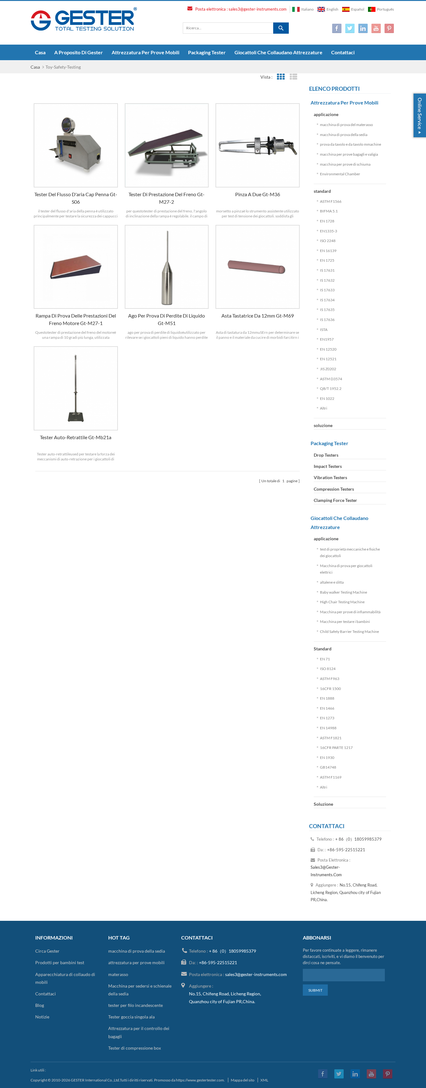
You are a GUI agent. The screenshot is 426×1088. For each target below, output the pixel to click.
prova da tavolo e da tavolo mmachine (350, 144)
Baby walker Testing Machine (343, 592)
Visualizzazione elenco (293, 76)
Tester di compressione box (134, 1048)
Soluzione (323, 804)
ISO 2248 (328, 240)
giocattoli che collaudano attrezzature (278, 52)
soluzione (323, 425)
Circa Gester (47, 951)
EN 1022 (327, 398)
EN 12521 (328, 359)
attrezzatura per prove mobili (145, 52)
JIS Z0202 (328, 369)
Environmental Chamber (340, 174)
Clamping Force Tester (335, 500)
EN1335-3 (328, 231)
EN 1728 (327, 221)
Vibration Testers (330, 477)
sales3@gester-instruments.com (258, 9)
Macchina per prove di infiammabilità (350, 612)
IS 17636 (327, 319)
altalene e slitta (332, 582)
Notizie (42, 1016)
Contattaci (343, 52)
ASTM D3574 (331, 378)
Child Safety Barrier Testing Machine (349, 631)
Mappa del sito (242, 1080)
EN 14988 (328, 728)
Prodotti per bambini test (59, 962)
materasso (118, 974)
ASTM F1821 (330, 738)
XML (264, 1080)
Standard (323, 648)
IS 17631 (327, 270)
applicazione (326, 114)
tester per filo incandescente (135, 1005)
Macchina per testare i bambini (345, 621)
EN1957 (327, 339)
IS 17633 (327, 290)
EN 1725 (327, 260)
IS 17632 (327, 280)
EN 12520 (328, 349)
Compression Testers (334, 489)
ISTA (323, 329)
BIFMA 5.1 (329, 211)
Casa (40, 52)
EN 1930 (327, 757)
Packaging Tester (207, 52)
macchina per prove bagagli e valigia (349, 154)
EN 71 (325, 659)
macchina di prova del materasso (346, 124)
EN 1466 (327, 708)
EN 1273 (327, 718)
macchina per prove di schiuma (345, 164)
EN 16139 (328, 250)
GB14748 (328, 767)
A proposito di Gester (78, 52)
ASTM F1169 (330, 777)
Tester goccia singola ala (131, 1016)
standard (322, 191)
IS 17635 (327, 309)
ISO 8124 (328, 668)
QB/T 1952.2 (330, 388)
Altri (323, 408)
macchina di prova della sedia (343, 134)
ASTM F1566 (330, 201)
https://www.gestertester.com (200, 1080)
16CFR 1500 (330, 688)
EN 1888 (327, 698)
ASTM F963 (329, 678)
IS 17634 (327, 300)
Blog (39, 1005)
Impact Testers (328, 466)
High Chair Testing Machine (342, 602)
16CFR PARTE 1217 (336, 747)
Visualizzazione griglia (280, 76)
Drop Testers (326, 455)
